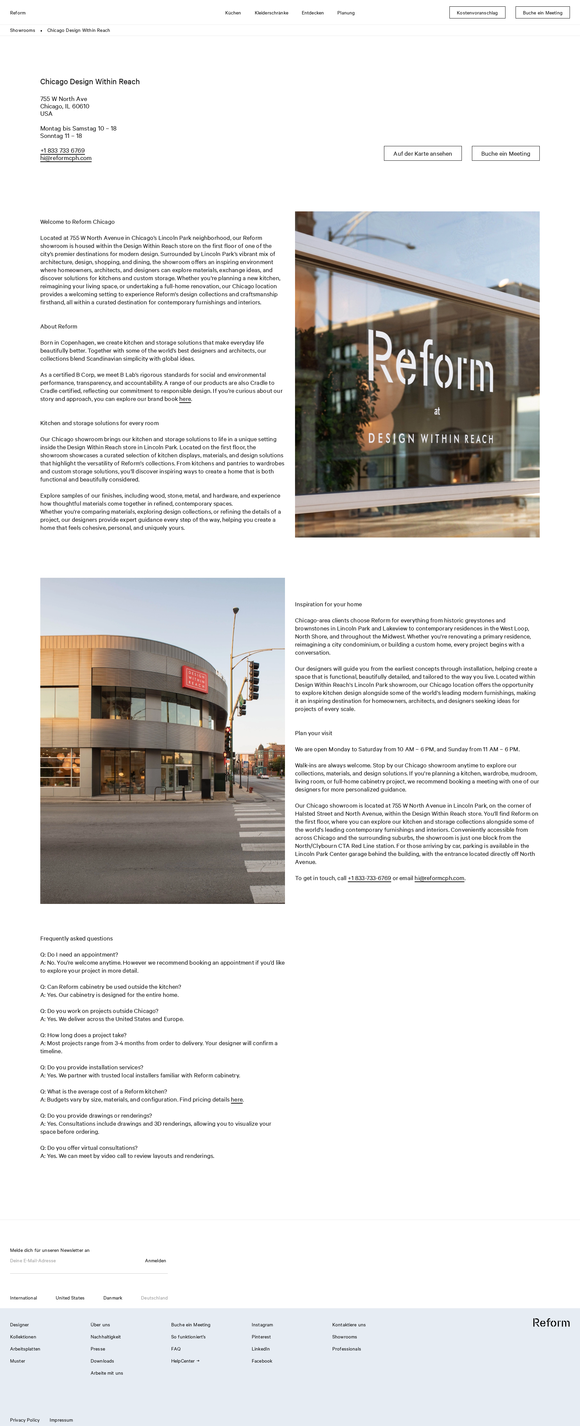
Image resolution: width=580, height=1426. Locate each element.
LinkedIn (261, 1348)
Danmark (112, 1297)
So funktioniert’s (188, 1336)
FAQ (176, 1348)
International (23, 1297)
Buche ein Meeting (505, 153)
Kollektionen (23, 1336)
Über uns (100, 1324)
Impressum (61, 1419)
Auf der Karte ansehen (422, 153)
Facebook (262, 1360)
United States (70, 1297)
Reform (18, 12)
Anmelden (155, 1260)
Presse (98, 1348)
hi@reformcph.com (66, 157)
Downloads (102, 1360)
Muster (17, 1360)
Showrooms (22, 30)
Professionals (346, 1348)
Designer (19, 1324)
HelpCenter (183, 1360)
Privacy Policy (25, 1419)
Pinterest (261, 1336)
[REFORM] (551, 1322)
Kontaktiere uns (349, 1324)
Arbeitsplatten (25, 1348)
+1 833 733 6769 (62, 150)
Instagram (262, 1324)
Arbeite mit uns (107, 1372)
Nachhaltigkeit (106, 1336)
